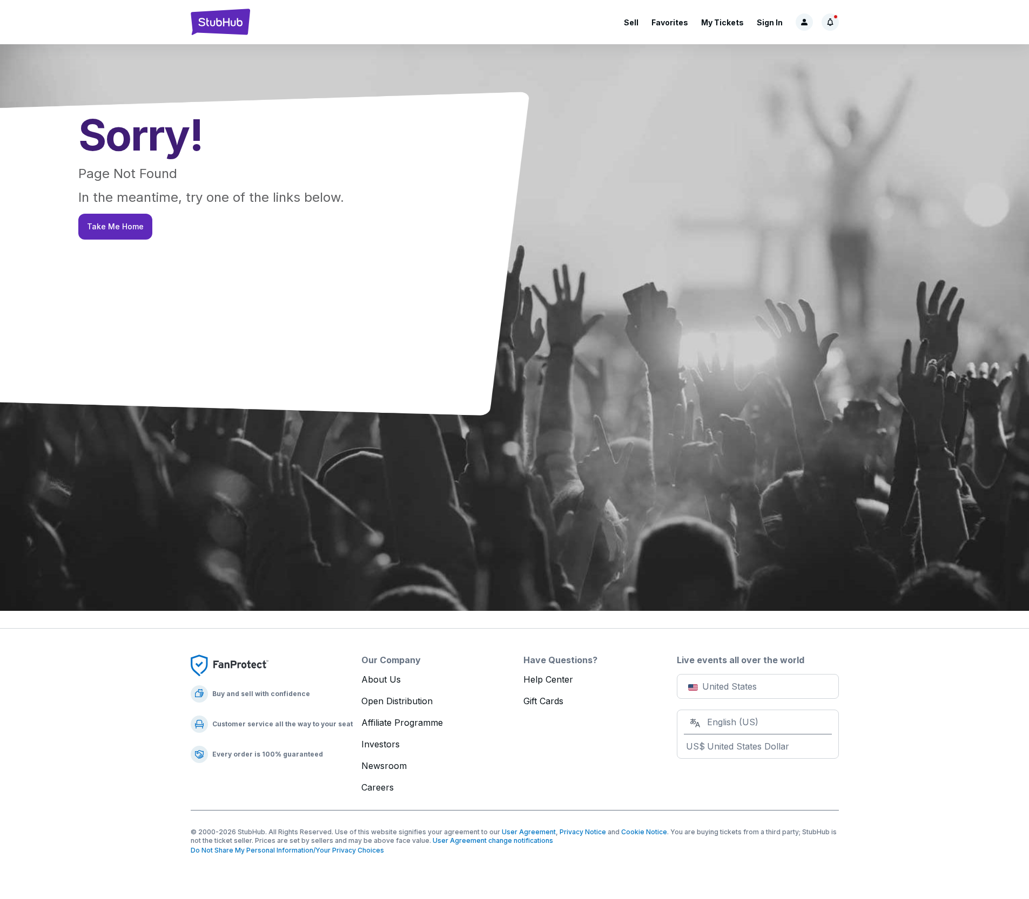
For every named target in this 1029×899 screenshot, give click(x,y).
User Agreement (529, 832)
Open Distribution (397, 701)
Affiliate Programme (402, 722)
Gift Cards (543, 701)
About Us (381, 679)
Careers (377, 787)
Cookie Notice (644, 832)
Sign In (770, 22)
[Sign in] (804, 22)
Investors (380, 744)
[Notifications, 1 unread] (830, 22)
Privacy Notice (583, 832)
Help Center (548, 679)
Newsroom (384, 765)
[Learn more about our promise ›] (229, 664)
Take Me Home (115, 226)
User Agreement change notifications (493, 840)
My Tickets (722, 22)
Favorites (669, 22)
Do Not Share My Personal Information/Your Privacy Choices (287, 850)
